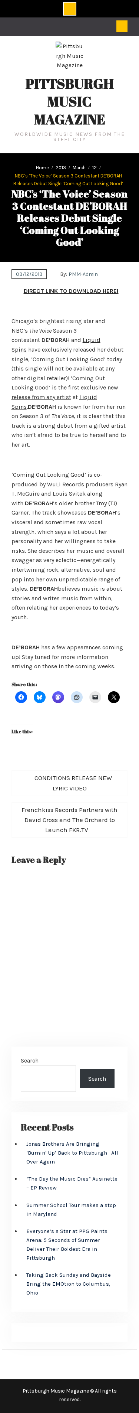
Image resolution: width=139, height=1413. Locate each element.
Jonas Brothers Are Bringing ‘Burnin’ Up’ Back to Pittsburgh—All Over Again (72, 1152)
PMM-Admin (83, 274)
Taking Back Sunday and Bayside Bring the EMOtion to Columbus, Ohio (68, 1284)
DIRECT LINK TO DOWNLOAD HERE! (71, 290)
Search (30, 1060)
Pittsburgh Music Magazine (70, 101)
